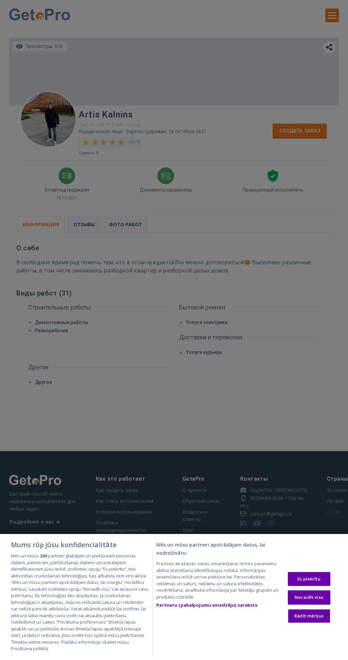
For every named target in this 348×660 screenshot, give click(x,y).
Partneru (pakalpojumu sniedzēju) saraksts (206, 605)
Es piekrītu (308, 579)
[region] (174, 597)
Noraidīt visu (309, 597)
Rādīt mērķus (309, 616)
